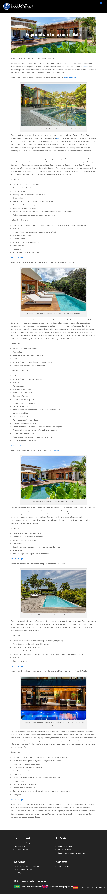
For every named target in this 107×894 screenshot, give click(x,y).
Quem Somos (21, 849)
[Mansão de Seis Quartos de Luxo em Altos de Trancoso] (53, 498)
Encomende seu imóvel (68, 843)
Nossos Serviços (24, 869)
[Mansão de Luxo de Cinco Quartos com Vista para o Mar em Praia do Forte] (53, 126)
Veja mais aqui (17, 257)
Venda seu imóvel (65, 846)
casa (58, 138)
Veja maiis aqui (17, 445)
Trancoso (55, 450)
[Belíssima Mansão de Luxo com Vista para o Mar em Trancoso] (53, 612)
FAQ (19, 873)
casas (85, 66)
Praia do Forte (70, 77)
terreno (16, 159)
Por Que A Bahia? (65, 849)
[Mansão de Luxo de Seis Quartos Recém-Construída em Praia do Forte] (53, 310)
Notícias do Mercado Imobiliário (71, 853)
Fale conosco (64, 866)
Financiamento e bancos (28, 866)
